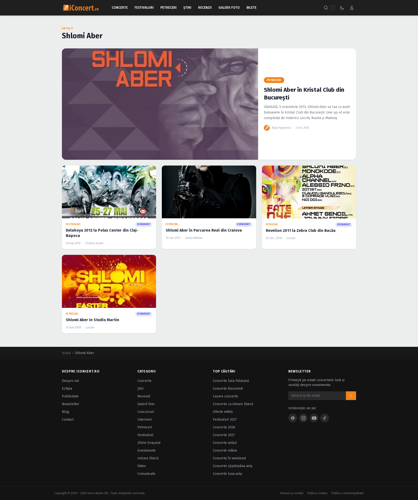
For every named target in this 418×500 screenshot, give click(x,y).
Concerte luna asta (227, 474)
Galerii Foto (229, 8)
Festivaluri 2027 (225, 419)
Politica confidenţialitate (348, 493)
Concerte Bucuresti (228, 388)
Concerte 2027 (224, 435)
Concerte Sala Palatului (231, 381)
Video (141, 466)
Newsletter (70, 404)
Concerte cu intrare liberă (233, 404)
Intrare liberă (148, 458)
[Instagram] (303, 418)
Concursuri (145, 412)
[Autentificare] (351, 7)
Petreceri (168, 8)
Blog (65, 412)
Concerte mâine (225, 450)
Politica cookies (317, 493)
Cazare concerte (225, 396)
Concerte (120, 8)
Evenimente (146, 450)
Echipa (67, 388)
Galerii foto (146, 404)
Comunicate (146, 474)
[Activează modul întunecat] (342, 7)
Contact (68, 419)
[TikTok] (324, 418)
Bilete (251, 8)
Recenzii (205, 8)
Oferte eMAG (223, 412)
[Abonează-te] (351, 395)
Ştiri (187, 8)
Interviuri (144, 419)
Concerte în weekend (229, 458)
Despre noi (70, 381)
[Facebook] (292, 418)
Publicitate (70, 396)
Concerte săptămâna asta (232, 466)
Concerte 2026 (224, 427)
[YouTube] (314, 418)
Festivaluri (144, 8)
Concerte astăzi (225, 443)
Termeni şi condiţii (291, 493)
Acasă (66, 353)
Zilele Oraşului (148, 443)
